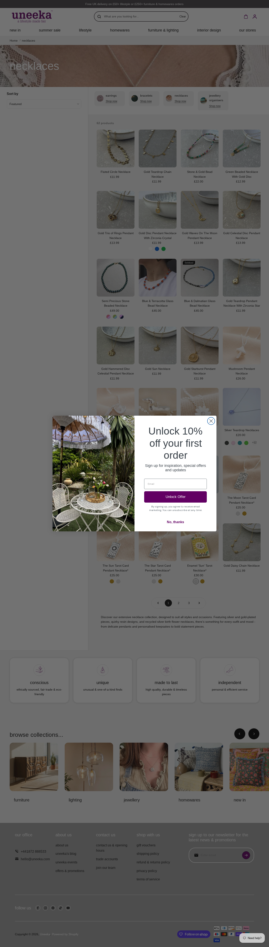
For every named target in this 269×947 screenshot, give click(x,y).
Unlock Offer (176, 497)
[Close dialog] (211, 421)
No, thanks (175, 522)
